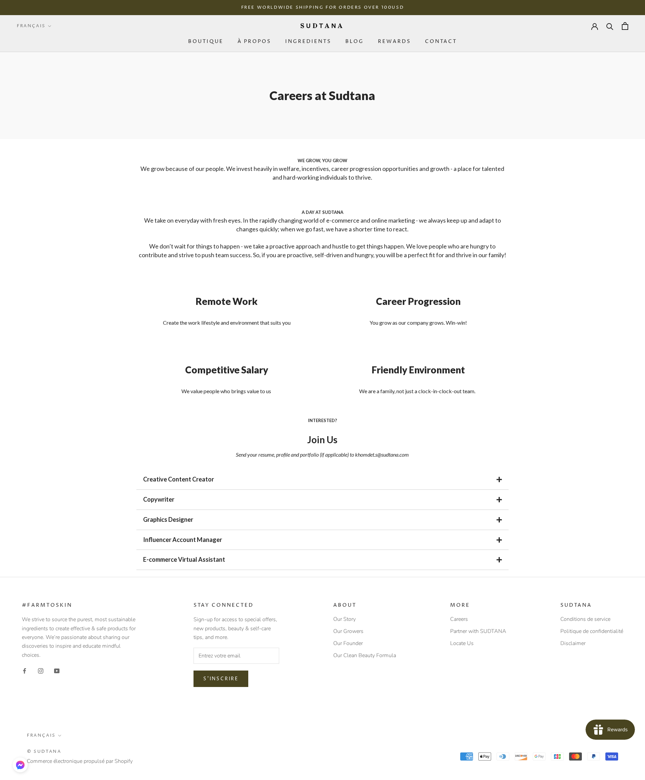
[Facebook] (24, 670)
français (41, 735)
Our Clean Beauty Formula (364, 655)
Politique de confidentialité (591, 631)
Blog (354, 41)
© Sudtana (44, 751)
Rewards (394, 41)
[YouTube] (56, 670)
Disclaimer (573, 643)
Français (31, 26)
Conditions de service (585, 619)
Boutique (205, 41)
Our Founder (348, 643)
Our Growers (348, 631)
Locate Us (462, 643)
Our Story (344, 619)
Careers (459, 619)
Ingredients (308, 41)
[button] (20, 765)
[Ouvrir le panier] (625, 26)
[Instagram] (40, 670)
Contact (441, 41)
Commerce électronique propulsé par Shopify (80, 761)
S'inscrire (221, 679)
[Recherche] (609, 26)
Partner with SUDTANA (478, 631)
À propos (254, 41)
